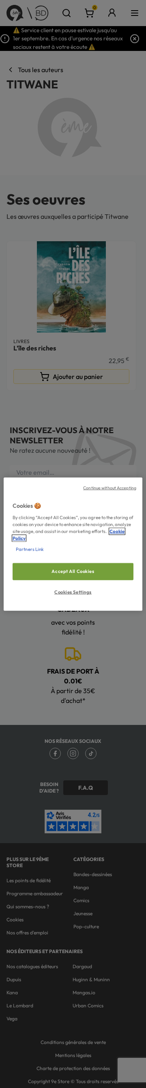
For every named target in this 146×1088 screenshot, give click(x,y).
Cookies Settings (73, 592)
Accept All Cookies (73, 571)
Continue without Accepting (109, 488)
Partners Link (30, 549)
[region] (73, 544)
